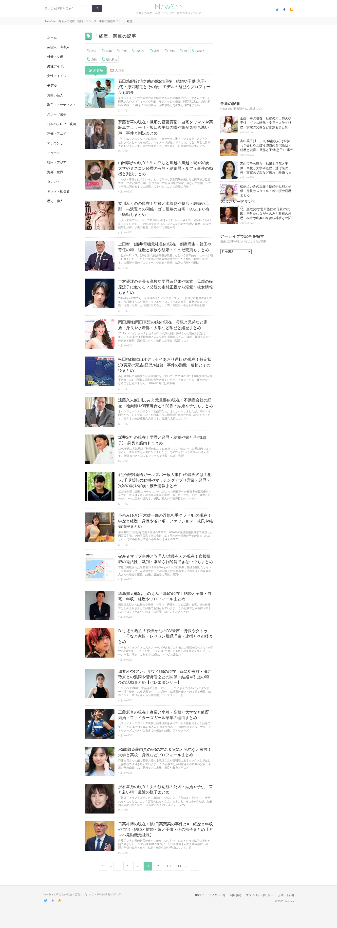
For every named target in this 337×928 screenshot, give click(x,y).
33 (194, 866)
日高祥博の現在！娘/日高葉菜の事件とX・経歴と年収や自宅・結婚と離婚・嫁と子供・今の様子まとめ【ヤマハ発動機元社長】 (165, 829)
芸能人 (201, 50)
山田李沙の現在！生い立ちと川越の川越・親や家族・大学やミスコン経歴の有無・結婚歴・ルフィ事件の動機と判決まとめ (165, 168)
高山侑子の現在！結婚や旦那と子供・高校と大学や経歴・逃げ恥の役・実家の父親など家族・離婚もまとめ (265, 170)
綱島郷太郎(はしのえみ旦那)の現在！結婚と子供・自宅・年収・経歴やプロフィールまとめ (164, 596)
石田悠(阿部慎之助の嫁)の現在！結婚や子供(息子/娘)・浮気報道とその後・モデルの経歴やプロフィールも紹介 (164, 87)
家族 (157, 50)
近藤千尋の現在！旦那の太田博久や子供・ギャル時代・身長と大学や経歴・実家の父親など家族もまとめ (265, 122)
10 (168, 866)
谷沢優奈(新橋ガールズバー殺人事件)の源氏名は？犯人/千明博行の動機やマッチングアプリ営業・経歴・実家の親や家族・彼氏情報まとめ (164, 480)
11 (179, 866)
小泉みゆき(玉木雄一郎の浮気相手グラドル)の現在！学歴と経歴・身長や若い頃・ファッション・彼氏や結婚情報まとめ (165, 521)
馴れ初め (111, 59)
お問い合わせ (286, 895)
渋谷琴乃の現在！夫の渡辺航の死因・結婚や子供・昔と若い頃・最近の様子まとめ (165, 789)
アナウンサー (56, 143)
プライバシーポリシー (259, 895)
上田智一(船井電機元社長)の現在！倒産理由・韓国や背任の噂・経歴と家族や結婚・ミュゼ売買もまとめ (164, 247)
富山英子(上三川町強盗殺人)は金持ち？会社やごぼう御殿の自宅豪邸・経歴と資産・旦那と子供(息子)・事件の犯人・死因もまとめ (266, 147)
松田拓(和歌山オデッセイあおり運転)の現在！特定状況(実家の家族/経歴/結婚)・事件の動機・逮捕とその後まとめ (164, 365)
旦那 (172, 50)
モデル (52, 85)
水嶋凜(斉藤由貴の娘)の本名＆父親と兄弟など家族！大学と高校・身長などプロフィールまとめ (164, 752)
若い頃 (140, 50)
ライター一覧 (217, 895)
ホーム (52, 37)
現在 (94, 50)
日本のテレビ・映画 (61, 124)
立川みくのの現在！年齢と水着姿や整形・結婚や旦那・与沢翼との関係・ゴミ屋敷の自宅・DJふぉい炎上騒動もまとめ (164, 209)
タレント (53, 182)
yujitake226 (125, 191)
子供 (124, 50)
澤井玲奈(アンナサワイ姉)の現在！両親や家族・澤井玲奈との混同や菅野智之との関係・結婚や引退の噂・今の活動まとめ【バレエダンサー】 (165, 677)
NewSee (168, 6)
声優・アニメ (56, 133)
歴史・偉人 (55, 201)
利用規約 (235, 895)
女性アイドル (56, 76)
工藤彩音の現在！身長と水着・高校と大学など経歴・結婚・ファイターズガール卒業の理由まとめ (165, 715)
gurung (123, 110)
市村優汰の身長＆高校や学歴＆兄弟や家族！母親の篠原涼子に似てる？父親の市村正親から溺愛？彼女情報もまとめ (165, 287)
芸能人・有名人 (58, 47)
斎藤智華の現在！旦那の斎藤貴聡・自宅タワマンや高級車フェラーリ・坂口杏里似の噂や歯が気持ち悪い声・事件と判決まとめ (165, 127)
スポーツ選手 (56, 114)
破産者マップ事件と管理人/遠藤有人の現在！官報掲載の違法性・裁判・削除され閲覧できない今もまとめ (165, 559)
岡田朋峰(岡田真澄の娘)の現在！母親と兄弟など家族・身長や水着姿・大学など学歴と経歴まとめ (162, 325)
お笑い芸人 (55, 95)
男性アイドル (56, 66)
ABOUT (199, 895)
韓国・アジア (56, 162)
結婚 (109, 50)
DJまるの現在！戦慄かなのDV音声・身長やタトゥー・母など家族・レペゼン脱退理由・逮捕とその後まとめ (165, 636)
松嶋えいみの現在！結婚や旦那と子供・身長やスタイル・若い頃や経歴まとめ (265, 190)
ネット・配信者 (58, 191)
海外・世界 (55, 172)
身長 (94, 59)
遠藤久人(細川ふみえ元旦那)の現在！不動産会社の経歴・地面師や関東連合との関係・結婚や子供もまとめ (165, 403)
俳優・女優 (55, 56)
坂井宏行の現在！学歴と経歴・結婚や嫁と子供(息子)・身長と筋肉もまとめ (162, 440)
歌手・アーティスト (61, 105)
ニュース (53, 153)
